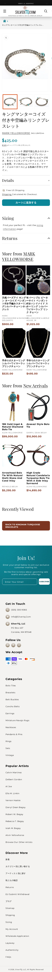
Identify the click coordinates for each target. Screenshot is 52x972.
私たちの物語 (12, 880)
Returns (10, 887)
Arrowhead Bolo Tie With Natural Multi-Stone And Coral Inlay (12, 476)
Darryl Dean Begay (16, 807)
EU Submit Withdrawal (18, 894)
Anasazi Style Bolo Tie (38, 425)
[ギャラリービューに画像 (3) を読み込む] (42, 101)
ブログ (9, 901)
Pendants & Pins (14, 734)
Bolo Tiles (11, 685)
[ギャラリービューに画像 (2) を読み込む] (26, 101)
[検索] (46, 11)
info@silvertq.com (21, 616)
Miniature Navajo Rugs (17, 720)
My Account (12, 929)
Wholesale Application (17, 936)
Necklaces (11, 727)
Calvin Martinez (14, 772)
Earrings (10, 713)
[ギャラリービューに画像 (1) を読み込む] (10, 101)
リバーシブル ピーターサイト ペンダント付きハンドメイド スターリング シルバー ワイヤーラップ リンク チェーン (37, 305)
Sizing (9, 922)
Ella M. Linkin (12, 793)
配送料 (4, 145)
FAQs (8, 957)
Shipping (7, 194)
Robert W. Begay (14, 814)
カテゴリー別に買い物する (18, 866)
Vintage (10, 755)
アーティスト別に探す (16, 873)
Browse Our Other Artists (19, 842)
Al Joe (9, 786)
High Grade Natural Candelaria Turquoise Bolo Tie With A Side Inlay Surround (38, 478)
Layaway (10, 943)
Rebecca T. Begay (15, 821)
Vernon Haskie (13, 800)
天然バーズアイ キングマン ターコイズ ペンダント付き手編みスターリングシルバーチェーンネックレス (15, 303)
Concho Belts (13, 706)
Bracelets (10, 692)
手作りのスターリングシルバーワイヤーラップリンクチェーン (13, 363)
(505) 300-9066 (19, 610)
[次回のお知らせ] (47, 4)
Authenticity (12, 950)
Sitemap (10, 908)
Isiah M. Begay (13, 828)
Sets (8, 748)
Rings (9, 741)
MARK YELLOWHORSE (16, 133)
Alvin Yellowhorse (15, 835)
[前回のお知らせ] (5, 4)
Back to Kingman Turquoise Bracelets (22, 525)
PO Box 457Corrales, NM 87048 (21, 627)
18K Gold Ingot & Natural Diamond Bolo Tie (12, 427)
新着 (8, 859)
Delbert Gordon (14, 779)
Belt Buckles (12, 699)
